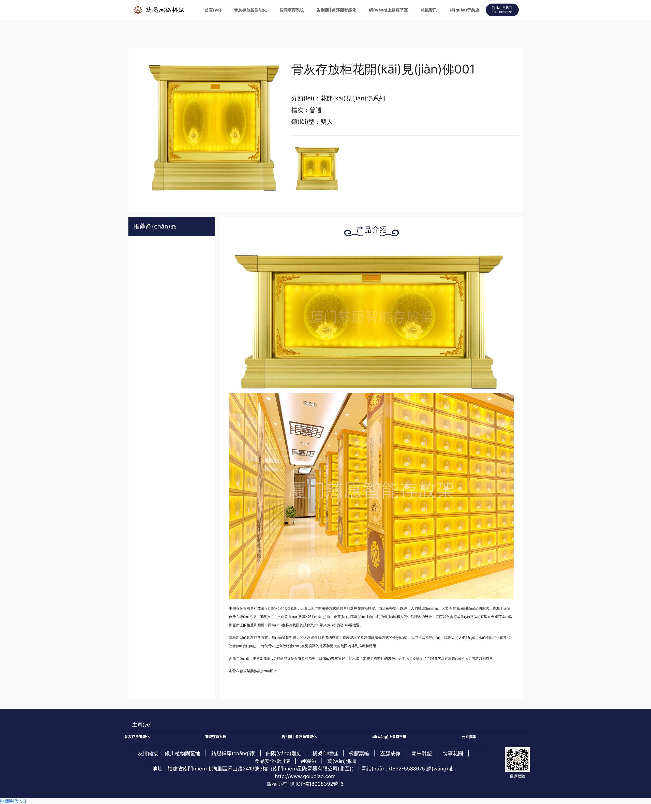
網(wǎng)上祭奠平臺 (388, 9)
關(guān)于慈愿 (464, 9)
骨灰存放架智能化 (250, 9)
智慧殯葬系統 (291, 9)
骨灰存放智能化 (137, 736)
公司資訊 (469, 736)
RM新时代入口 (13, 800)
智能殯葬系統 (215, 736)
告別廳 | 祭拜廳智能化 (336, 9)
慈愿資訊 (429, 9)
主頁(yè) (142, 725)
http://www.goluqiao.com (305, 776)
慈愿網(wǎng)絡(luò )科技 (159, 10)
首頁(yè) (213, 9)
